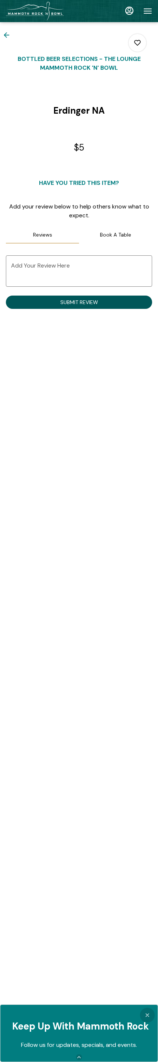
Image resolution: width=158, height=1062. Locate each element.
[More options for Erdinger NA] (137, 43)
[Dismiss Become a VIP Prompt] (147, 1015)
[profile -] (129, 10)
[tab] (42, 235)
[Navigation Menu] (148, 11)
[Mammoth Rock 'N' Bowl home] (39, 11)
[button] (9, 35)
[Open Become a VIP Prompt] (79, 1057)
